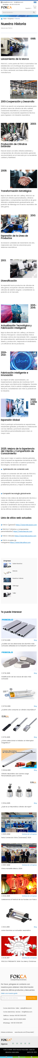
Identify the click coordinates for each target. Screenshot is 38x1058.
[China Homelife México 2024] (19, 853)
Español (27, 8)
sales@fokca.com (8, 2)
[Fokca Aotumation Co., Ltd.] (7, 7)
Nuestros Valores (18, 578)
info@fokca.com (18, 2)
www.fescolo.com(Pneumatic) (24, 1032)
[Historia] (7, 572)
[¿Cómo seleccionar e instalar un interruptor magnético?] (19, 725)
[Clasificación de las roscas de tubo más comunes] (19, 661)
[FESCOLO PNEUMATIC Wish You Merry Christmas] (19, 946)
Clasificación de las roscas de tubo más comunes (16, 678)
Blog (35, 640)
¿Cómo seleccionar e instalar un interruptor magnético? (17, 741)
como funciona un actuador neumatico (16, 930)
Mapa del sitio (32, 1052)
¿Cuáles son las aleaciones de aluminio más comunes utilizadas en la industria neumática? (18, 645)
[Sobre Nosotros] (7, 565)
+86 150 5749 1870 (14, 4)
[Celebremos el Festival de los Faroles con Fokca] (19, 884)
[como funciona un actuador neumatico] (19, 915)
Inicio (5, 18)
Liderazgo (16, 585)
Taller (14, 593)
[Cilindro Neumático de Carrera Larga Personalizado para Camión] (19, 758)
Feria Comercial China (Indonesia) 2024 (16, 837)
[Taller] (7, 595)
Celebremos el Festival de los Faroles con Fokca (19, 899)
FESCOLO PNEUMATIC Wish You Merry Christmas (18, 961)
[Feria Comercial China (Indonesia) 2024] (19, 822)
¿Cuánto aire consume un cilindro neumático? (18, 709)
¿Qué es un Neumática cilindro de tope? (16, 806)
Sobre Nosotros (17, 563)
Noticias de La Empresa (29, 834)
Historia (15, 571)
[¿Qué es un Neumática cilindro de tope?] (19, 791)
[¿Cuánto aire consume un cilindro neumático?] (19, 694)
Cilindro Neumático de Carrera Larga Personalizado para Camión (15, 774)
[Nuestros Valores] (7, 580)
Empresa (11, 18)
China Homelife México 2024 (11, 868)
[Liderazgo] (7, 587)
